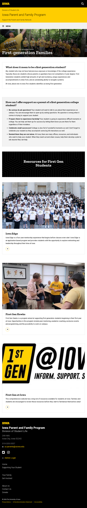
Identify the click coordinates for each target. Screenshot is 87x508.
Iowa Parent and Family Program (24, 14)
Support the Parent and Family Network (16, 20)
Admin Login (10, 458)
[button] (82, 3)
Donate (5, 492)
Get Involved (7, 478)
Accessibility (38, 502)
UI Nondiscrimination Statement (22, 502)
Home (4, 49)
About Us (6, 486)
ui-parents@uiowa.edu (14, 446)
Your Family (12, 49)
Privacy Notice (6, 502)
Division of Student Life (10, 10)
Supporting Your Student (12, 467)
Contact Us (6, 489)
